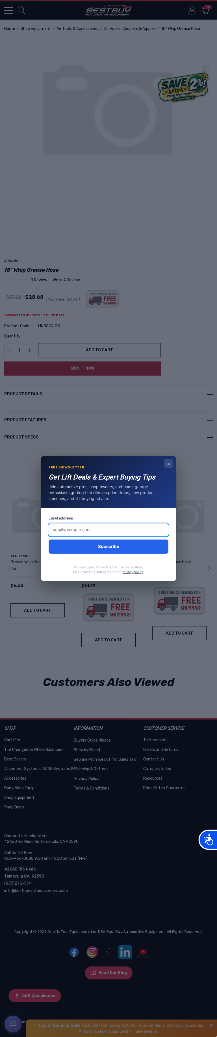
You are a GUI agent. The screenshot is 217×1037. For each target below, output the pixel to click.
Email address (61, 518)
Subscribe (108, 546)
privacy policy (132, 572)
